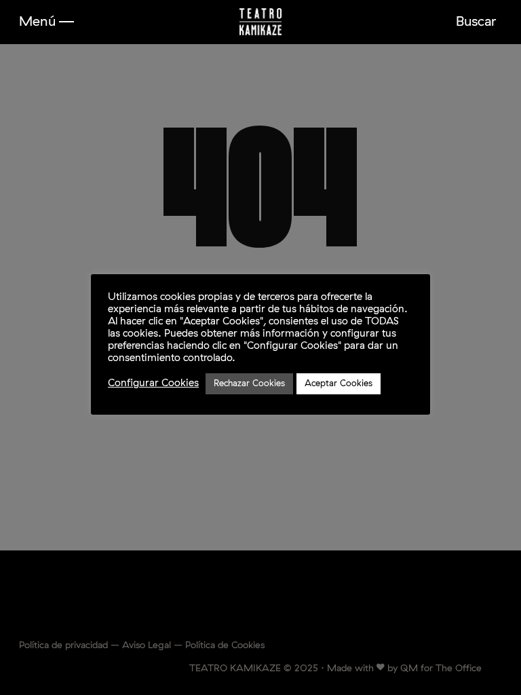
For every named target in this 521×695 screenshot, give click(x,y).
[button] (46, 22)
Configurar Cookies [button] (153, 383)
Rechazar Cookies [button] (249, 383)
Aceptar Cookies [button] (338, 383)
